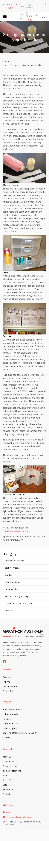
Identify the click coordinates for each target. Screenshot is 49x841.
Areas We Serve (10, 780)
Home (5, 65)
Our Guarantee (10, 686)
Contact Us (8, 794)
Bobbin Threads (10, 714)
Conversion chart (11, 766)
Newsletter (8, 789)
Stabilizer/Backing (11, 723)
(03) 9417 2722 (12, 812)
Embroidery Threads (12, 709)
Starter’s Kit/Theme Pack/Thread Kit (20, 733)
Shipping (6, 681)
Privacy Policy (9, 691)
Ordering (7, 677)
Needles (7, 719)
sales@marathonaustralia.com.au (19, 817)
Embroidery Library (18, 530)
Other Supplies (10, 728)
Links (5, 784)
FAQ (5, 775)
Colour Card (8, 761)
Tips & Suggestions (12, 770)
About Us (7, 756)
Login (23, 6)
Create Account (29, 6)
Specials (6, 737)
